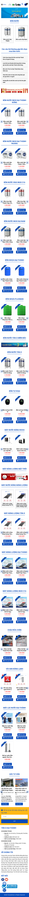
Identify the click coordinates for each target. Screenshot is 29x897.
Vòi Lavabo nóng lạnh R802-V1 (7, 688)
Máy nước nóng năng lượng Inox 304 (22, 505)
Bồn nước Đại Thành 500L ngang (7, 163)
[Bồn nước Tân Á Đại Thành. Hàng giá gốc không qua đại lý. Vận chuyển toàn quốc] (14, 4)
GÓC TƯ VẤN (14, 774)
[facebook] (2, 879)
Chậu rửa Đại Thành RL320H (21, 649)
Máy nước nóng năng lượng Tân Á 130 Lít (7, 533)
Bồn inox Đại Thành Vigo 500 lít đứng (8, 202)
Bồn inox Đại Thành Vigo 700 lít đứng (22, 202)
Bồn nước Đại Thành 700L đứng (7, 122)
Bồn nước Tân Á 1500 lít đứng (7, 372)
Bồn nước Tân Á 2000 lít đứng (21, 372)
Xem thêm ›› (5, 804)
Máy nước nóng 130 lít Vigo (7, 611)
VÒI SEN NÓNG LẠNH (14, 669)
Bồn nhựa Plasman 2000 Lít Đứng (21, 319)
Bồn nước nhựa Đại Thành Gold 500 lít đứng (7, 280)
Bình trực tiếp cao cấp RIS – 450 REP (7, 450)
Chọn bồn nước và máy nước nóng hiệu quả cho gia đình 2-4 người (6, 789)
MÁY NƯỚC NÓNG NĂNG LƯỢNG (14, 485)
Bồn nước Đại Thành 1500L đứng (21, 122)
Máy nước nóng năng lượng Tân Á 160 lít (21, 533)
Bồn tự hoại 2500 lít (21, 411)
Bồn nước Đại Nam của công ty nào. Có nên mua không (21, 789)
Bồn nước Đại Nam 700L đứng (22, 241)
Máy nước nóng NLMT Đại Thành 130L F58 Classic (7, 572)
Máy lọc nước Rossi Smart (21, 726)
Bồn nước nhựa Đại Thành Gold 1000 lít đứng (21, 280)
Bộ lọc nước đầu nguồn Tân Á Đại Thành (7, 756)
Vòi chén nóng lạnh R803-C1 (21, 688)
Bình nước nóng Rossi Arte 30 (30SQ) (21, 450)
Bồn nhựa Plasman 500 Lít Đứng (7, 319)
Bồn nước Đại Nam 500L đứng (8, 241)
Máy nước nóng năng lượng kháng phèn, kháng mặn (7, 505)
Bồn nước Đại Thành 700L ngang (21, 163)
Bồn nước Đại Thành (7, 40)
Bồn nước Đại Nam (21, 39)
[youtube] (6, 879)
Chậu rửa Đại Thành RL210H (7, 649)
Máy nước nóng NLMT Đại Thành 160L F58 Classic (21, 572)
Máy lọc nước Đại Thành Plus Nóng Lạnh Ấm (7, 727)
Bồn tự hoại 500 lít (7, 411)
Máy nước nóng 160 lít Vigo (21, 611)
